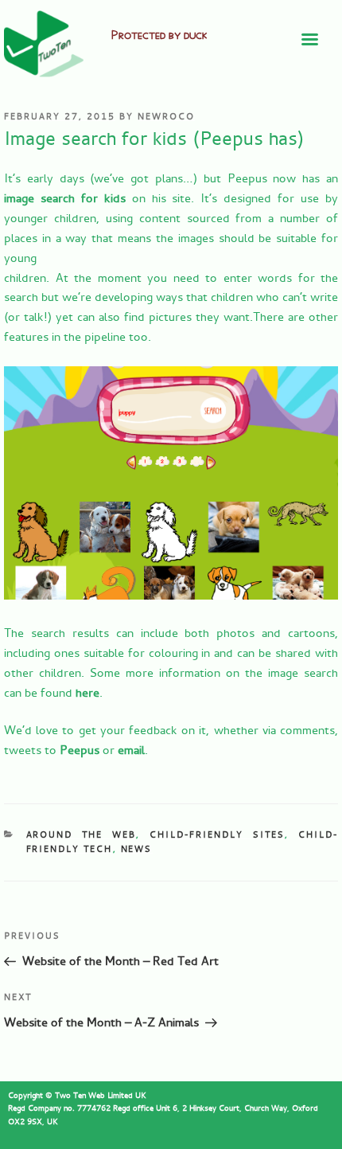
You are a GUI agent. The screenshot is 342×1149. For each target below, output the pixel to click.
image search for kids (65, 199)
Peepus (79, 750)
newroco (166, 116)
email (131, 750)
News (137, 849)
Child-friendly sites (217, 834)
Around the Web (81, 834)
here (87, 693)
